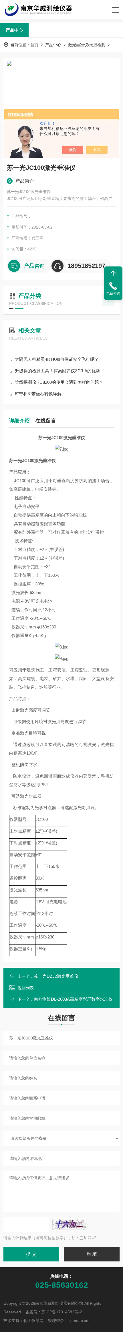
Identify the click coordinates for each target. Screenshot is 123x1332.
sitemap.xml (79, 1320)
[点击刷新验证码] (69, 1224)
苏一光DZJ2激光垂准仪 (56, 976)
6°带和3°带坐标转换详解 (38, 393)
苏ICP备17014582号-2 (61, 1312)
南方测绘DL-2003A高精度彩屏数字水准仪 (73, 999)
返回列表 (26, 988)
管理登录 (56, 1320)
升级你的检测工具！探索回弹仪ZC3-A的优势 (57, 370)
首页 (34, 44)
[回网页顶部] (113, 273)
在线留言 (45, 421)
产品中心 (14, 30)
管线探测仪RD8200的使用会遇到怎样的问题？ (59, 382)
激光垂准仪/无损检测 (86, 44)
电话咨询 (113, 293)
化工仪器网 (33, 1320)
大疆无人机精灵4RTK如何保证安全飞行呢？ (57, 359)
